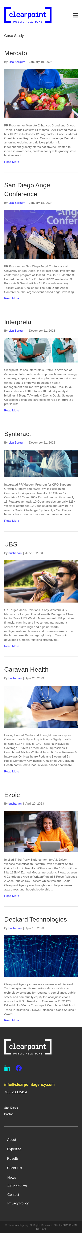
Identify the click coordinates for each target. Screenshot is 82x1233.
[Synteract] (41, 463)
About (11, 1139)
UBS (10, 544)
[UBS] (41, 581)
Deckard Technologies (35, 919)
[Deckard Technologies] (41, 955)
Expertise (14, 1149)
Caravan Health (26, 669)
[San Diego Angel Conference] (41, 234)
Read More (11, 161)
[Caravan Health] (41, 706)
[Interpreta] (41, 350)
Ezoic (12, 794)
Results (13, 1158)
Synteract (17, 433)
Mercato (15, 53)
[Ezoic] (41, 831)
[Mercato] (41, 93)
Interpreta (17, 321)
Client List (14, 1168)
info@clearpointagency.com (29, 1084)
